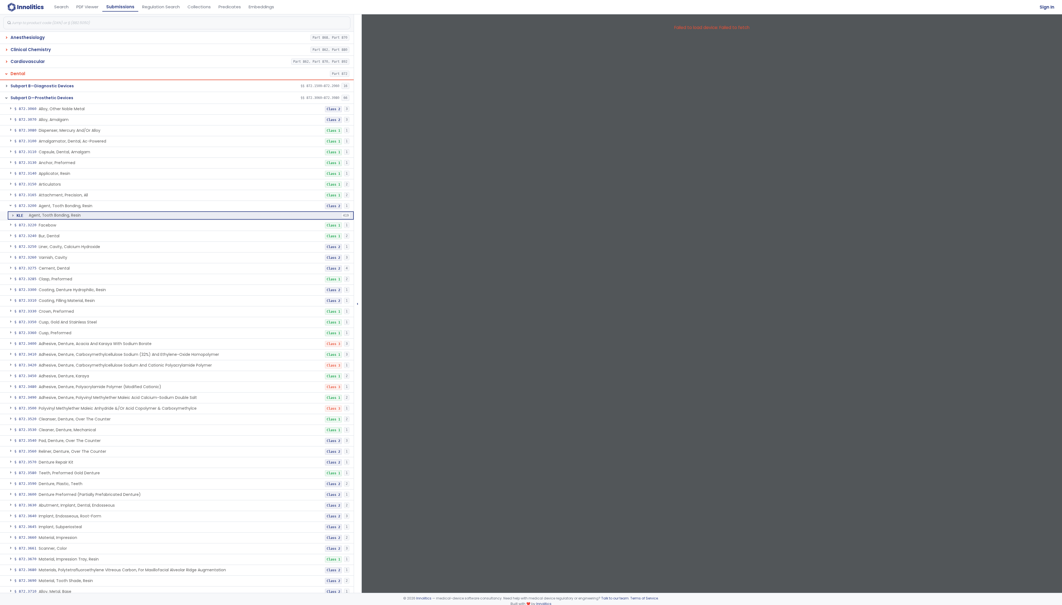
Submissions (120, 7)
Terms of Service (644, 598)
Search (61, 7)
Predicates (229, 7)
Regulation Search (161, 7)
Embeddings (261, 7)
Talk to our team (615, 598)
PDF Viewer (87, 7)
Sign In (1047, 7)
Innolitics (423, 598)
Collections (199, 7)
